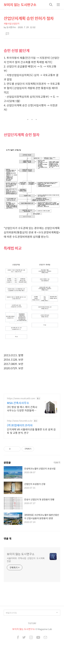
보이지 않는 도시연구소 (20, 4)
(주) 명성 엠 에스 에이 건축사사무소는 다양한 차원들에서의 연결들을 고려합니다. (22, 408)
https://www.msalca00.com (21, 398)
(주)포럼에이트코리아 (20, 425)
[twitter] (24, 638)
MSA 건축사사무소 (18, 403)
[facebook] (18, 638)
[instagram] (31, 638)
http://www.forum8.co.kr (19, 420)
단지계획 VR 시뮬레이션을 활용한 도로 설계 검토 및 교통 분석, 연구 (31, 431)
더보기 (57, 462)
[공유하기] (13, 449)
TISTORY (32, 623)
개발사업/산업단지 (11, 23)
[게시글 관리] (17, 449)
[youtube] (38, 638)
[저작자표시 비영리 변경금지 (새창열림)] (38, 449)
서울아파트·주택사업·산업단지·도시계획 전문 (26, 560)
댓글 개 (7, 538)
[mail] (45, 638)
